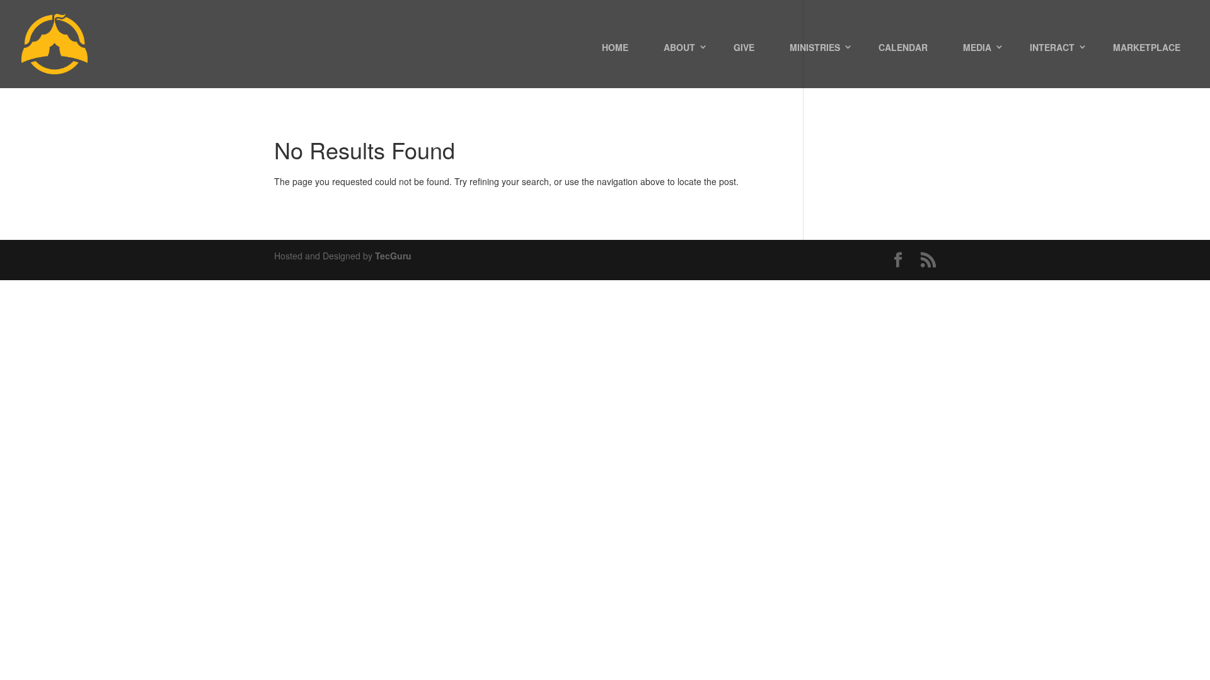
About (679, 47)
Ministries (815, 47)
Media (977, 47)
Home (615, 47)
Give (744, 47)
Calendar (903, 47)
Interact (1052, 47)
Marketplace (1146, 47)
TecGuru (393, 255)
